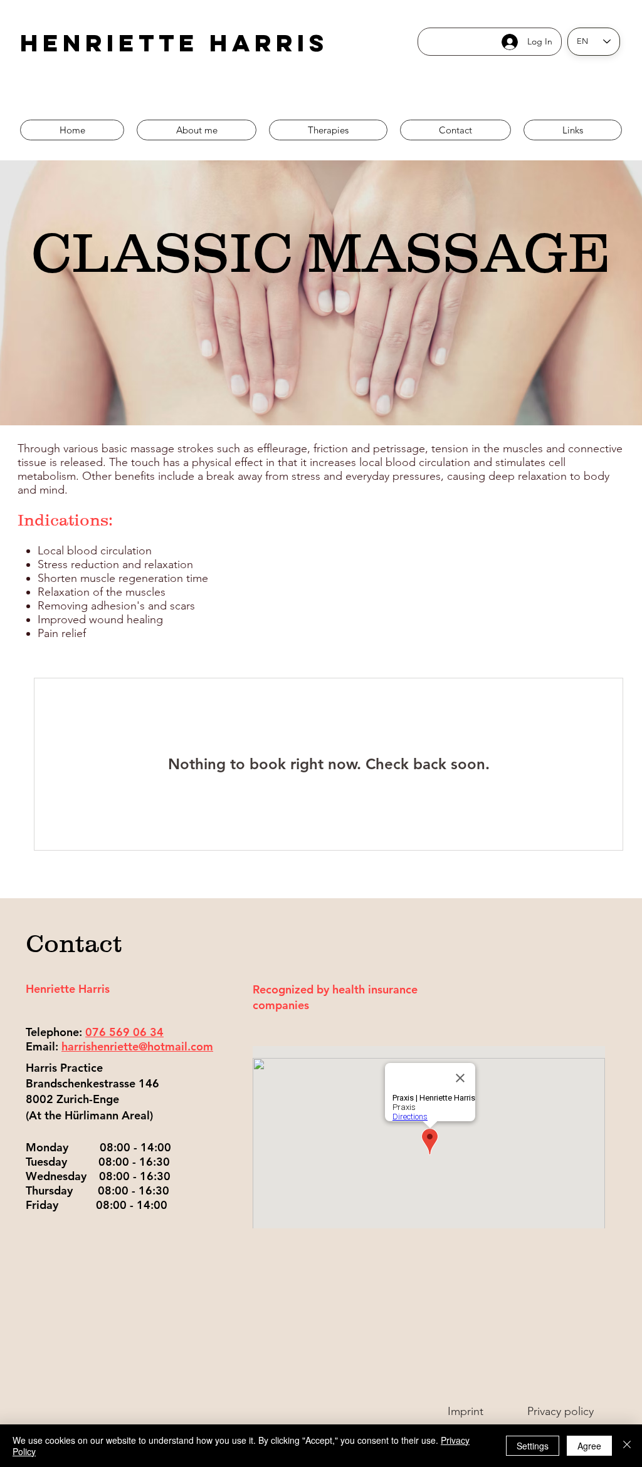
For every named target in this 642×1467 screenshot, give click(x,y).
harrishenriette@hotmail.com (137, 1046)
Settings (533, 1445)
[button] (328, 130)
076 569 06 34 (124, 1032)
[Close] (626, 1445)
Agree (589, 1445)
